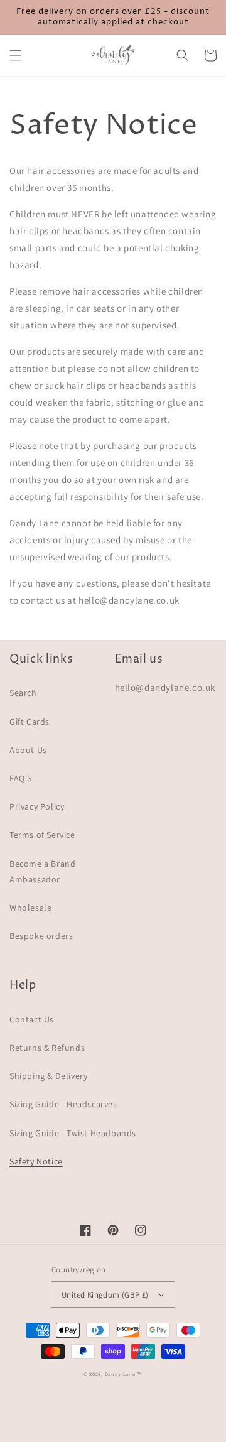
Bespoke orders (41, 935)
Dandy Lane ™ (124, 1373)
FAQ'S (20, 778)
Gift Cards (29, 721)
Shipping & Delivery (48, 1076)
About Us (28, 750)
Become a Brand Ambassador (42, 871)
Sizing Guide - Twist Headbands (72, 1133)
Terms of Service (42, 834)
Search (23, 692)
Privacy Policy (36, 806)
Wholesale (30, 907)
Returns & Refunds (47, 1047)
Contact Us (31, 1019)
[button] (16, 55)
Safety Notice (36, 1161)
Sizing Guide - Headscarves (63, 1104)
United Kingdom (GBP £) (105, 1294)
